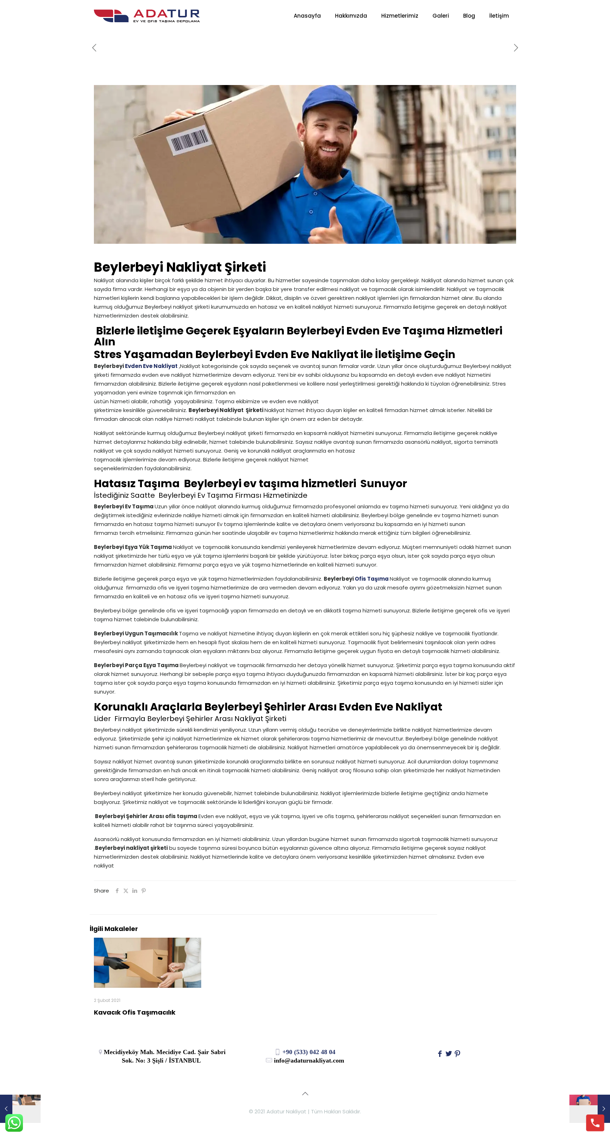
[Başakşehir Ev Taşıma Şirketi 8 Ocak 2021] (20, 1109)
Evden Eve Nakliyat (151, 366)
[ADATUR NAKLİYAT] (147, 16)
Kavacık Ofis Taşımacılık (134, 1012)
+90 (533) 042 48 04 (308, 1052)
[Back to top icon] (305, 1093)
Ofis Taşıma (372, 578)
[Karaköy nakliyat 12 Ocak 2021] (589, 1109)
